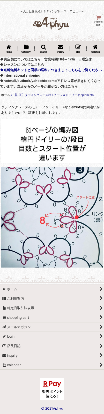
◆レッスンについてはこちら (22, 64)
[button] (43, 49)
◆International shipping (20, 75)
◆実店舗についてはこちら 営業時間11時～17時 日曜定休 (46, 59)
